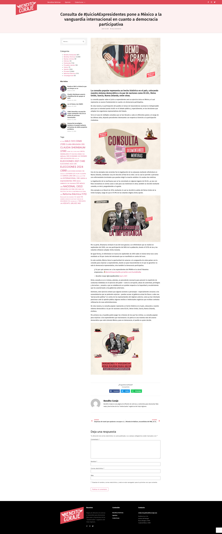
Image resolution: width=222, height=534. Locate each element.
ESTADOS (70, 173)
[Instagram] (211, 2)
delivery (64, 156)
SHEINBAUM (74, 201)
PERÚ (81, 189)
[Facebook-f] (208, 2)
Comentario (95, 439)
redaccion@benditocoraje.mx (147, 513)
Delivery (66, 61)
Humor (66, 67)
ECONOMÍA (75, 156)
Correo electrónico (97, 468)
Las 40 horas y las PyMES (75, 104)
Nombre (94, 461)
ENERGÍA (63, 173)
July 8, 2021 (123, 276)
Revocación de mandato (68, 197)
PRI (71, 191)
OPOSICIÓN (65, 189)
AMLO (70, 141)
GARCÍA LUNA (69, 176)
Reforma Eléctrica (69, 73)
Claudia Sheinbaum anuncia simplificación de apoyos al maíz (76, 96)
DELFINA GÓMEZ (78, 154)
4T (62, 141)
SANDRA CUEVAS (65, 199)
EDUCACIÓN (69, 158)
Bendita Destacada (70, 55)
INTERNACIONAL (71, 178)
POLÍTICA (64, 191)
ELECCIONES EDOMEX (75, 171)
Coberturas (79, 2)
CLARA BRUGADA (75, 144)
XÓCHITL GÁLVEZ (72, 203)
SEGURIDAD (65, 201)
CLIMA (70, 151)
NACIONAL (73, 186)
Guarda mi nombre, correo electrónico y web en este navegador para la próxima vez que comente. (124, 482)
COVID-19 (76, 151)
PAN (75, 189)
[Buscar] (83, 42)
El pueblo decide (69, 65)
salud (80, 197)
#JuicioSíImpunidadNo (113, 272)
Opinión (68, 2)
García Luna (79, 176)
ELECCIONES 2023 (68, 164)
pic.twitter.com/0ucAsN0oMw (131, 272)
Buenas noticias (69, 59)
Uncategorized (68, 75)
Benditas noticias (54, 2)
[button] (114, 391)
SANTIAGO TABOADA (77, 199)
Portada (66, 71)
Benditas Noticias (69, 57)
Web (92, 475)
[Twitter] (214, 2)
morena (74, 183)
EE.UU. (76, 158)
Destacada (67, 63)
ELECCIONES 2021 (72, 161)
